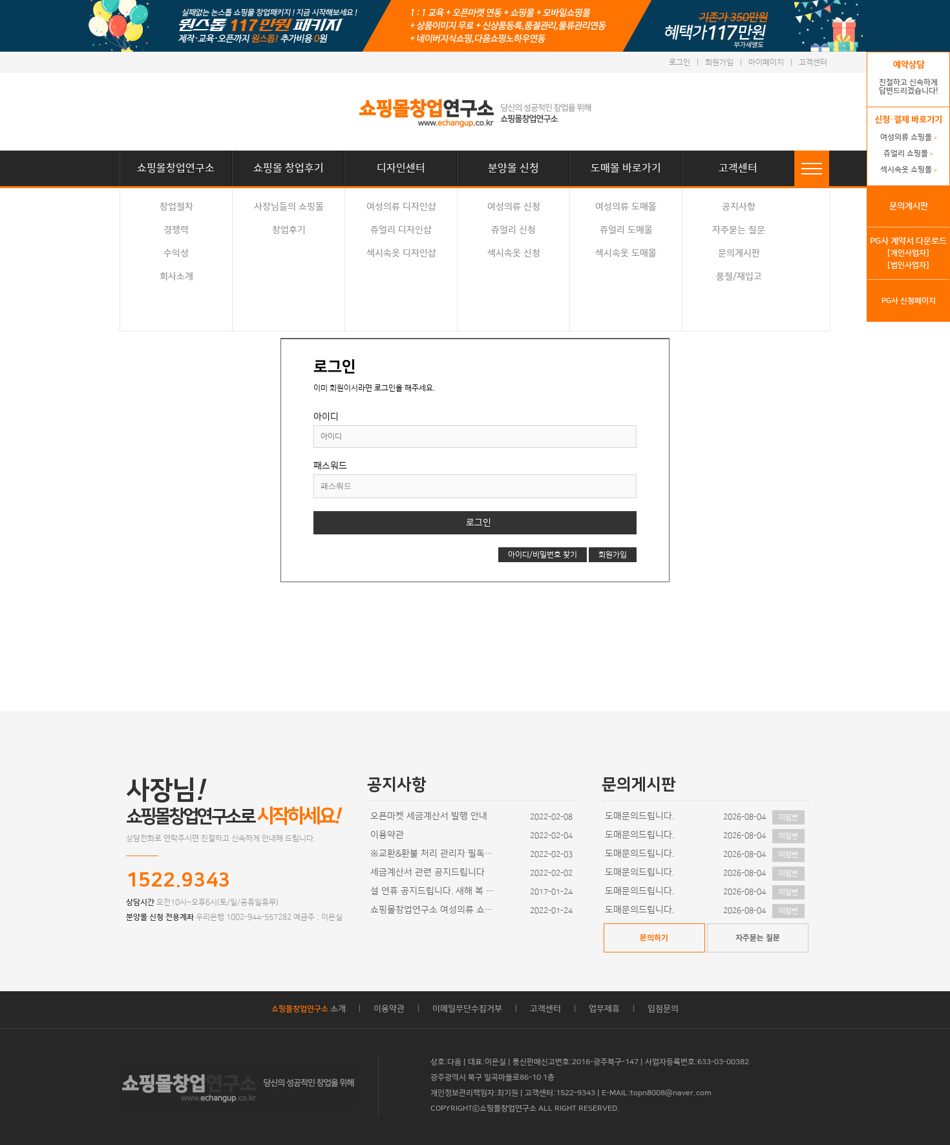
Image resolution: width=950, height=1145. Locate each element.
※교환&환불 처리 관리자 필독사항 (435, 853)
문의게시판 (739, 253)
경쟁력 (176, 230)
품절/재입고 (739, 276)
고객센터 (813, 62)
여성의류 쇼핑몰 (908, 137)
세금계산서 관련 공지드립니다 (427, 872)
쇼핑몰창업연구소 (176, 168)
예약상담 (908, 64)
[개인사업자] (908, 253)
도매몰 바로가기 (626, 168)
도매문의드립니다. (639, 816)
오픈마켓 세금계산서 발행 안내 (428, 816)
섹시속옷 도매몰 (626, 253)
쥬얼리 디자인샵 (401, 230)
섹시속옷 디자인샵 (401, 253)
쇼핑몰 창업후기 (288, 168)
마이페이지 (766, 62)
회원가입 (719, 62)
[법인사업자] (908, 265)
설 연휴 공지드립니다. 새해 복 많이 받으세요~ (435, 891)
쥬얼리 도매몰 (626, 230)
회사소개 (176, 276)
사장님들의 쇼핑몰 (289, 207)
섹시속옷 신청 (513, 253)
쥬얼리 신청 (513, 230)
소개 (308, 1008)
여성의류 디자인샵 (401, 207)
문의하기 (654, 938)
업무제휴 (604, 1008)
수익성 (176, 253)
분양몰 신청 (513, 168)
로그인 (679, 62)
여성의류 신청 (513, 207)
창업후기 (289, 230)
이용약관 (387, 835)
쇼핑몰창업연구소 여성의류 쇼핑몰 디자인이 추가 (435, 910)
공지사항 (738, 207)
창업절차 (176, 207)
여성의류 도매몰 (626, 207)
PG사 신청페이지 (908, 301)
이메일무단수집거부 (467, 1008)
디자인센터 (401, 168)
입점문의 (663, 1008)
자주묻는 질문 (738, 230)
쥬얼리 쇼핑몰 (908, 153)
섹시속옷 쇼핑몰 (908, 169)
